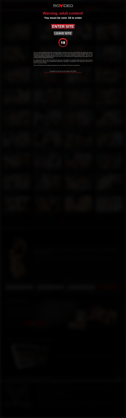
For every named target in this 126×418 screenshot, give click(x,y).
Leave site (63, 33)
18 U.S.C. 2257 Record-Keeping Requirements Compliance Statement (63, 72)
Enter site (63, 26)
